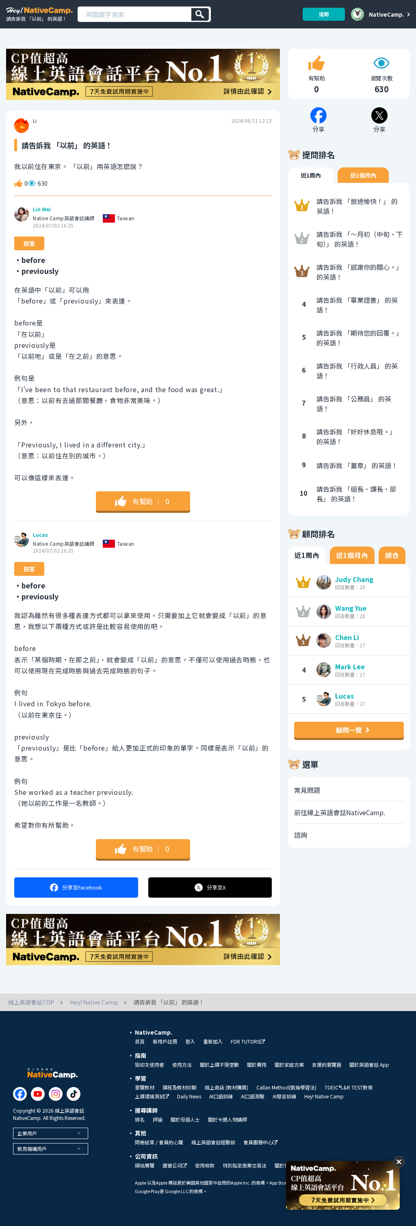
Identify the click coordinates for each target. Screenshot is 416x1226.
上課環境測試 (149, 1096)
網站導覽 (144, 1165)
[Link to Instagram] (56, 1094)
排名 (140, 1119)
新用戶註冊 (165, 1041)
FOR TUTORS (245, 1041)
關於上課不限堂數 (219, 1064)
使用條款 (204, 1165)
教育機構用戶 (32, 1148)
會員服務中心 (258, 1142)
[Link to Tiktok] (73, 1094)
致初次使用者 (149, 1064)
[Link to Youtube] (38, 1094)
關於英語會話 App (369, 1064)
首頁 (140, 1041)
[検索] (200, 14)
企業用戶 (27, 1133)
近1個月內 (363, 175)
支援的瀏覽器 (326, 1064)
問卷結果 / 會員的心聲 (159, 1142)
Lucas (40, 534)
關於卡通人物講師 (227, 1119)
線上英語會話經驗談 (213, 1142)
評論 (157, 1119)
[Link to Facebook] (20, 1094)
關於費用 (256, 1064)
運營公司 (172, 1165)
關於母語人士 (185, 1119)
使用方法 (182, 1064)
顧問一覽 (349, 730)
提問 (324, 14)
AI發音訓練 (284, 1096)
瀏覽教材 (144, 1087)
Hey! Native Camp (324, 1096)
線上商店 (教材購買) (226, 1087)
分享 (82, 887)
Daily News (189, 1096)
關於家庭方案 (289, 1064)
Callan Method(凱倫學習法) (286, 1087)
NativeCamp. (386, 14)
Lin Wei (42, 209)
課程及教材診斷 (179, 1087)
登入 (190, 1041)
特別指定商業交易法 (244, 1165)
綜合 (392, 555)
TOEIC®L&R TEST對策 (349, 1087)
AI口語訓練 (221, 1096)
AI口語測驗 (252, 1096)
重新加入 (213, 1041)
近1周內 (311, 175)
